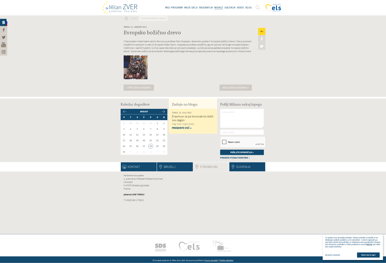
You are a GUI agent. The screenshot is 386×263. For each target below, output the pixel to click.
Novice (218, 7)
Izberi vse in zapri (368, 255)
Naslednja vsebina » (236, 87)
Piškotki (369, 244)
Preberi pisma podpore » (235, 157)
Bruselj (170, 167)
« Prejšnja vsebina (139, 87)
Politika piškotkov (226, 260)
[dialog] (353, 247)
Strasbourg (214, 167)
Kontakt (134, 167)
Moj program (174, 7)
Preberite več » (181, 128)
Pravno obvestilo (211, 260)
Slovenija (243, 167)
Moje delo (191, 7)
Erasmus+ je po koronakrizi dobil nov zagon (192, 118)
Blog (248, 7)
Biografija (206, 7)
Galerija (230, 7)
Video (240, 7)
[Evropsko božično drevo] (135, 79)
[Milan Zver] (120, 7)
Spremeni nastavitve (332, 255)
